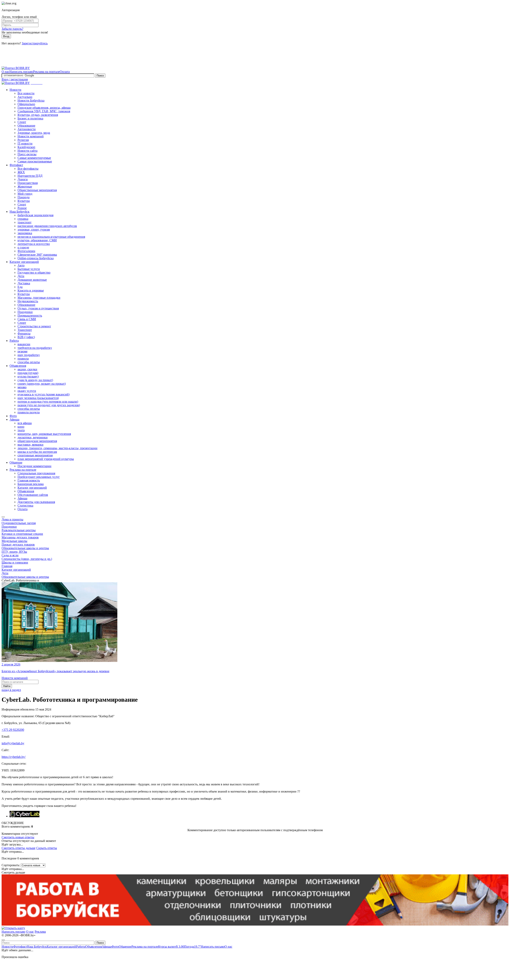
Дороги (23, 179)
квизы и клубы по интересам (37, 451)
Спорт (22, 122)
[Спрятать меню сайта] (3, 939)
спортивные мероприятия (35, 455)
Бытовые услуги (29, 269)
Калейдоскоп (26, 147)
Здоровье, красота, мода (34, 132)
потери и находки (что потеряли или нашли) (48, 401)
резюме (22, 351)
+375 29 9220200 (13, 729)
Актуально (25, 97)
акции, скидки (27, 369)
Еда (20, 287)
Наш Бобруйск (19, 211)
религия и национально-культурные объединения (51, 236)
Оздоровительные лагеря (19, 523)
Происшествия (28, 183)
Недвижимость (28, 301)
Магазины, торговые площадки (39, 297)
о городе (23, 247)
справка (23, 218)
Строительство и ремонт (34, 326)
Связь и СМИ (27, 319)
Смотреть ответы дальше (18, 848)
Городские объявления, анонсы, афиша (44, 107)
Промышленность (30, 315)
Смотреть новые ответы (18, 837)
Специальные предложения (36, 473)
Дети (21, 276)
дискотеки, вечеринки (33, 437)
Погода (192, 946)
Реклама (40, 931)
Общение (16, 462)
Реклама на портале (46, 71)
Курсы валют (171, 946)
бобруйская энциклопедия (35, 215)
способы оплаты (29, 362)
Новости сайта (27, 150)
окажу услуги (27, 390)
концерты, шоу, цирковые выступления (44, 433)
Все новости (26, 93)
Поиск (100, 75)
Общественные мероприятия (37, 190)
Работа (14, 340)
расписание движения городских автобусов (47, 226)
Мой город (25, 193)
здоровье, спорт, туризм (34, 229)
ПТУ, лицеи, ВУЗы (14, 551)
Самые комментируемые (34, 158)
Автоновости (27, 129)
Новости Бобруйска (31, 100)
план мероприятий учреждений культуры (46, 459)
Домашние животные (32, 279)
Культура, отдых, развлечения (38, 114)
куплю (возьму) (28, 376)
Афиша (14, 419)
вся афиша (25, 423)
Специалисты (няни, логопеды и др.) (27, 559)
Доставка (24, 283)
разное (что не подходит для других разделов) (49, 405)
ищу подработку (29, 355)
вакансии (24, 344)
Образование (26, 125)
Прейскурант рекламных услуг (39, 477)
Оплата (65, 71)
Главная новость (29, 480)
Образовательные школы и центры (25, 548)
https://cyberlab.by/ (14, 756)
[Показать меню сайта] (3, 517)
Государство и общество (34, 272)
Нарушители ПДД (30, 175)
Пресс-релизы (27, 154)
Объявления (18, 365)
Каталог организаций (24, 261)
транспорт (24, 222)
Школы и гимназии (15, 562)
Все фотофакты (28, 168)
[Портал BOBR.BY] (16, 68)
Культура (24, 201)
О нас (5, 71)
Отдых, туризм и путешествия (38, 308)
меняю (22, 387)
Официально (26, 104)
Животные (25, 186)
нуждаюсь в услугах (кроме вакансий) (44, 394)
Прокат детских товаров (18, 544)
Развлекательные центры (19, 530)
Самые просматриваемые (35, 161)
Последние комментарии (34, 466)
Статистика (25, 505)
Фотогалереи (26, 251)
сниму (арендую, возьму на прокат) (42, 383)
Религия (23, 140)
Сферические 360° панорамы (37, 254)
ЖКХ (21, 172)
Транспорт (25, 330)
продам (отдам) (28, 373)
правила (23, 358)
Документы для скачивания (36, 502)
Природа (23, 197)
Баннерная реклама (31, 484)
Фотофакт (16, 165)
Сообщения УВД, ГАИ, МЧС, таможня (44, 111)
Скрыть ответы (46, 848)
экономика (25, 233)
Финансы (24, 333)
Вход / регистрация (15, 79)
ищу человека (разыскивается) (38, 398)
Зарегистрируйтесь (35, 43)
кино (21, 426)
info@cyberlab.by (13, 743)
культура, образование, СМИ (37, 240)
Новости (15, 89)
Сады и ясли (10, 555)
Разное (22, 208)
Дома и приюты (12, 519)
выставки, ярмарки (30, 444)
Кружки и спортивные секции (22, 533)
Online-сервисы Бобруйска (36, 258)
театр (21, 430)
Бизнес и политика (30, 118)
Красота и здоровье (31, 290)
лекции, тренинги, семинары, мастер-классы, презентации (57, 448)
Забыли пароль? (12, 28)
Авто (21, 265)
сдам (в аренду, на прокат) (35, 380)
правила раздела (29, 412)
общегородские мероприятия (37, 441)
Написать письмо (21, 71)
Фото (13, 416)
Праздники (25, 312)
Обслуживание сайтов (33, 494)
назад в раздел (11, 690)
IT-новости (25, 143)
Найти (6, 686)
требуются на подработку (35, 347)
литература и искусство (34, 244)
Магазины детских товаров (20, 537)
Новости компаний (31, 136)
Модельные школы (14, 541)
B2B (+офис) (26, 337)
